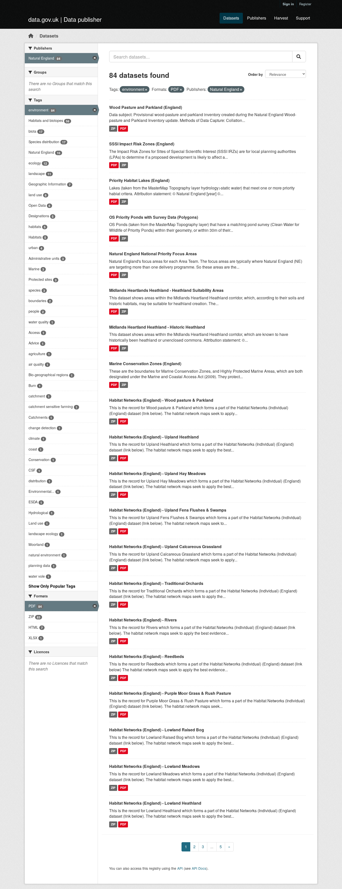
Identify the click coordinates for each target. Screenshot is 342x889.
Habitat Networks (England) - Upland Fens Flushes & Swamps (167, 510)
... (211, 846)
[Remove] (146, 90)
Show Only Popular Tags (52, 586)
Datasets (231, 18)
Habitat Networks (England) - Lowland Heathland (155, 803)
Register (305, 4)
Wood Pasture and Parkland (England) (145, 107)
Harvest (281, 18)
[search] (299, 56)
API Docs (199, 868)
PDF (123, 128)
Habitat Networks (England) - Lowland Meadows (154, 766)
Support (303, 18)
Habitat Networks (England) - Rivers (143, 620)
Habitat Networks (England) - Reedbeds (146, 656)
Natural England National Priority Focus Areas (153, 254)
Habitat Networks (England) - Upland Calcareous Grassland (165, 546)
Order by (255, 74)
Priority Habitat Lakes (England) (139, 180)
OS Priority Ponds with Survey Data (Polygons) (153, 217)
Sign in (288, 4)
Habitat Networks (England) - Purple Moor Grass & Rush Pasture (170, 693)
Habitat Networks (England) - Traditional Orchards (156, 583)
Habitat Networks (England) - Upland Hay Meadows (157, 473)
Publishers (256, 18)
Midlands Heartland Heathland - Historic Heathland (157, 327)
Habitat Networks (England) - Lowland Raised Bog (156, 730)
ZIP (113, 128)
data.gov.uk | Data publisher (65, 19)
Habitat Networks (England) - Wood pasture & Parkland (161, 400)
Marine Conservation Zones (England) (145, 363)
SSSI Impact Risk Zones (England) (141, 144)
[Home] (30, 35)
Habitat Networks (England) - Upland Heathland (154, 437)
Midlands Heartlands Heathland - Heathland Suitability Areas (166, 290)
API (180, 868)
